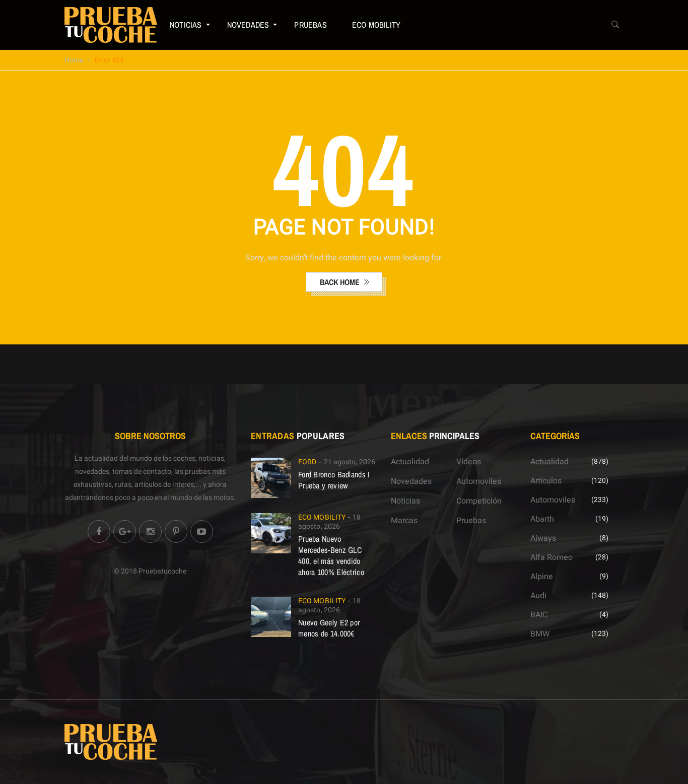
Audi (538, 596)
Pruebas (310, 24)
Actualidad (410, 462)
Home (73, 60)
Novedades (248, 24)
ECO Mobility (376, 24)
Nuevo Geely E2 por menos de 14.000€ (329, 628)
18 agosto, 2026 (329, 522)
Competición (479, 501)
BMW (539, 634)
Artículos (546, 481)
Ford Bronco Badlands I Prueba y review (334, 480)
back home (341, 282)
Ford (307, 462)
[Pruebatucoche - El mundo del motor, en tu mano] (110, 25)
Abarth (542, 519)
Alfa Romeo (551, 557)
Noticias (186, 24)
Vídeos (468, 462)
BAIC (538, 615)
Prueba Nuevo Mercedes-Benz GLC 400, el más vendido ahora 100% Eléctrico (331, 555)
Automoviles (478, 481)
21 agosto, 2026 (350, 462)
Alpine (541, 577)
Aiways (543, 538)
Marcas (404, 521)
